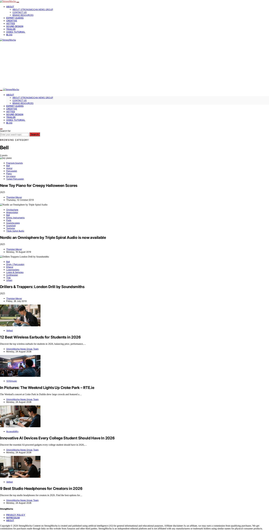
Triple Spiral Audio (15, 231)
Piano (9, 173)
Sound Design (14, 26)
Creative (11, 20)
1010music (11, 381)
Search (35, 134)
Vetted (10, 23)
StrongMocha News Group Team (22, 349)
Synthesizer (12, 275)
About (10, 6)
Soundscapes (13, 223)
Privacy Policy (15, 514)
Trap (8, 277)
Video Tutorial (15, 32)
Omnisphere (12, 209)
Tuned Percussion (15, 178)
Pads (8, 220)
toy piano (10, 176)
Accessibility (12, 431)
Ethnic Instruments (15, 217)
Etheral (9, 267)
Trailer (10, 29)
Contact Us (19, 12)
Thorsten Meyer (14, 197)
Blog (9, 34)
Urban (9, 280)
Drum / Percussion (15, 264)
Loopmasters (12, 269)
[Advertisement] (134, 65)
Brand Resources (22, 15)
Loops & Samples (14, 272)
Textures (10, 228)
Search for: (5, 131)
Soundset (11, 225)
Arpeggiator (12, 212)
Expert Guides (15, 18)
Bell (8, 165)
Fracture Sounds (14, 163)
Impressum (13, 517)
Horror (9, 168)
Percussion (11, 171)
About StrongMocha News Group (32, 9)
